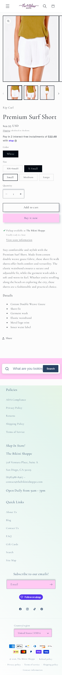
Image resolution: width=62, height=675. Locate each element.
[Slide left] (3, 93)
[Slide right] (58, 93)
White (10, 153)
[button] (7, 6)
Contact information (33, 670)
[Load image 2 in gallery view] (31, 93)
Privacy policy (14, 664)
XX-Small (15, 169)
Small (10, 177)
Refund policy (45, 659)
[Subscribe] (51, 584)
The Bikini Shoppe (26, 659)
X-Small (33, 168)
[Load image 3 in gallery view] (47, 93)
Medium (30, 178)
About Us (11, 512)
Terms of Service (15, 432)
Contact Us (12, 528)
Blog (8, 520)
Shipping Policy (15, 423)
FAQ (8, 536)
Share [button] (9, 338)
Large (48, 178)
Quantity (7, 185)
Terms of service (32, 664)
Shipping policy (50, 664)
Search (51, 368)
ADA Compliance (16, 399)
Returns (10, 415)
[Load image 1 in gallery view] (15, 93)
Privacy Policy (14, 407)
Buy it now (31, 218)
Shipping (6, 130)
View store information (19, 239)
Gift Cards (12, 544)
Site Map (11, 560)
